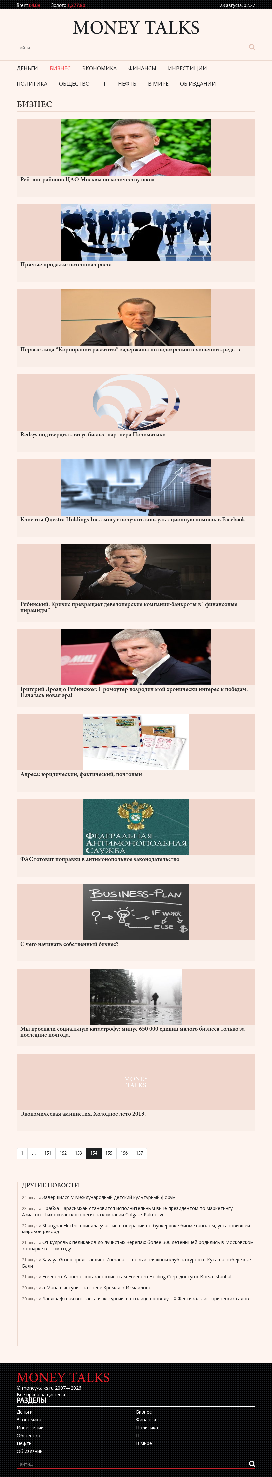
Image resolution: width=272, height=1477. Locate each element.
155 (108, 1153)
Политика (32, 83)
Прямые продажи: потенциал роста (66, 265)
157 (139, 1153)
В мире (158, 83)
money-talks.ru (38, 1388)
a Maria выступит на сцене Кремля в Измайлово (97, 1287)
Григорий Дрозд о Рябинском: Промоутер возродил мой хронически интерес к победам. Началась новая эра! (134, 693)
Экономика (99, 68)
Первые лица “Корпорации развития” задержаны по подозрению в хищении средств (130, 350)
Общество (74, 83)
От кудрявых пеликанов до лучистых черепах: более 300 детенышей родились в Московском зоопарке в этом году (138, 1245)
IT (103, 83)
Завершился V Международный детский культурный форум (109, 1197)
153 (78, 1153)
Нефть (127, 83)
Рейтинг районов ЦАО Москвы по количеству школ (87, 180)
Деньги (27, 68)
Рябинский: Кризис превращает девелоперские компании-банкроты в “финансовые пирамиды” (128, 608)
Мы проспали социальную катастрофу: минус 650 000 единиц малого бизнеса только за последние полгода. (132, 1032)
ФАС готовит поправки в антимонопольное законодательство (99, 860)
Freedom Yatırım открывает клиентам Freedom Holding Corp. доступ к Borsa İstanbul (136, 1276)
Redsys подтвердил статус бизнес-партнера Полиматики (93, 435)
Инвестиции (187, 68)
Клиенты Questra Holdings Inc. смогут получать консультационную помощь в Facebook (132, 520)
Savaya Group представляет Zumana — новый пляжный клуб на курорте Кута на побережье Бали (136, 1262)
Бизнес (60, 68)
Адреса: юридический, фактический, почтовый (81, 775)
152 (63, 1153)
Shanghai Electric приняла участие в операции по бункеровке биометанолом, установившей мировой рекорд (136, 1228)
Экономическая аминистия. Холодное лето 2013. (83, 1114)
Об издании (198, 83)
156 (124, 1153)
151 (47, 1153)
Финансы (142, 68)
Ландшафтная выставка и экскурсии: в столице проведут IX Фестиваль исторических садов (145, 1298)
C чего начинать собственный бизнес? (69, 945)
